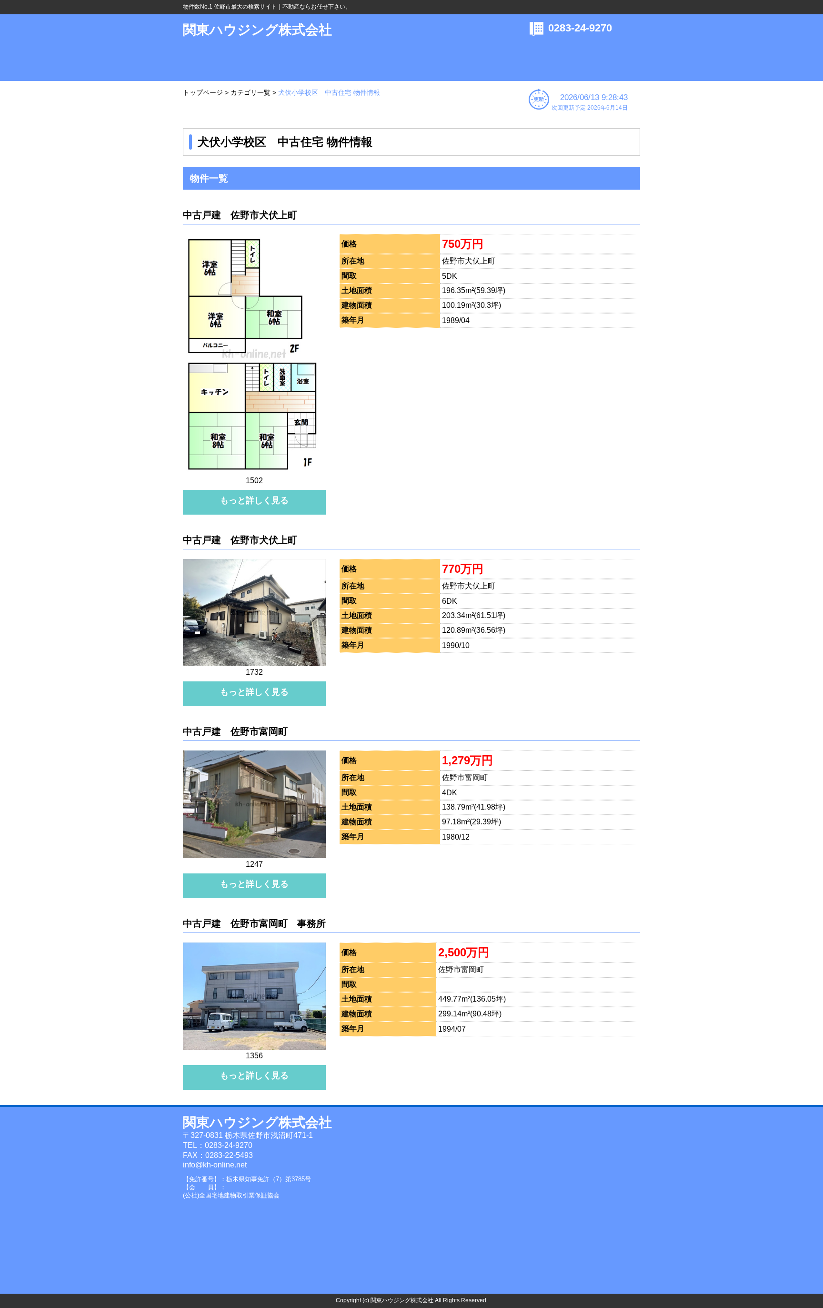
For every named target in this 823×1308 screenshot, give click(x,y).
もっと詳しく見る (254, 500)
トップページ (203, 92)
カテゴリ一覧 (251, 92)
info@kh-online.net (215, 1165)
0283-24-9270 (580, 28)
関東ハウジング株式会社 (257, 29)
